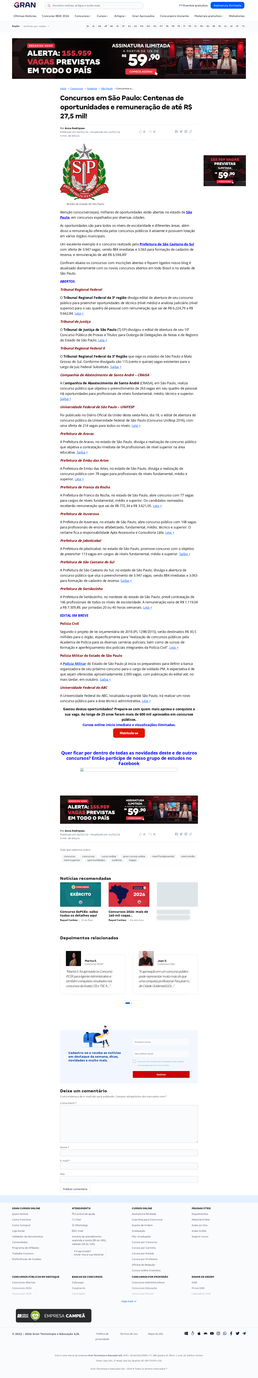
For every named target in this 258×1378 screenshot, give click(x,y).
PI (184, 26)
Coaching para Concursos (147, 1219)
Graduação (138, 1231)
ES (129, 26)
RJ (195, 26)
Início (63, 88)
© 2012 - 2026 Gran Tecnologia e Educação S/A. (46, 1333)
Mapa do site (155, 1333)
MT (161, 26)
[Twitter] (237, 1334)
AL (93, 26)
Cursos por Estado (143, 1253)
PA (167, 26)
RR (213, 26)
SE (231, 26)
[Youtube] (212, 1334)
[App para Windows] (186, 1334)
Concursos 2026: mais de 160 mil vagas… (128, 913)
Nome (64, 1147)
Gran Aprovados (143, 16)
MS (154, 26)
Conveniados (20, 1242)
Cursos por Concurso (144, 1242)
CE (117, 26)
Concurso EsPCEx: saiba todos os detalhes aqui (79, 913)
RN (201, 26)
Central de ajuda (85, 1214)
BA (111, 26)
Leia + (79, 313)
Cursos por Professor (145, 1259)
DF (123, 26)
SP (237, 26)
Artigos (119, 16)
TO (243, 26)
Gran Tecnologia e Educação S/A (105, 1355)
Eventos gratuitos (195, 5)
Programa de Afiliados (25, 1247)
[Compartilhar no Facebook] (176, 132)
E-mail (65, 1160)
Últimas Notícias (25, 16)
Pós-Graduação (141, 1236)
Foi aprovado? (89, 1253)
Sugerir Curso (200, 1236)
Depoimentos (200, 1214)
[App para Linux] (193, 1334)
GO (135, 26)
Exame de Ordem (142, 1225)
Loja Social (18, 1231)
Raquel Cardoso (69, 920)
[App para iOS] (199, 1334)
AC (88, 26)
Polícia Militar (74, 663)
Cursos (101, 16)
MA (141, 26)
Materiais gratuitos (208, 16)
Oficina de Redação (143, 1264)
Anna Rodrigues (75, 128)
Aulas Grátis (199, 1231)
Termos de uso (129, 1333)
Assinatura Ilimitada (227, 5)
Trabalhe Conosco (23, 1253)
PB (173, 26)
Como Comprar (21, 1225)
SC (225, 26)
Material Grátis (201, 1219)
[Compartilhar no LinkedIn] (185, 132)
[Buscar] (49, 6)
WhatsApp (81, 1225)
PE (179, 26)
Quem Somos (20, 1214)
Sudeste (92, 88)
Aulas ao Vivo (200, 1225)
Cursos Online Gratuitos (146, 1270)
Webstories (236, 16)
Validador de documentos (27, 1236)
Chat (78, 1219)
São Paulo (107, 88)
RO (207, 26)
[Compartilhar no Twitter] (180, 132)
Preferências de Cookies (26, 1259)
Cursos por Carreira (144, 1247)
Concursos (82, 16)
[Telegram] (244, 1334)
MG (148, 26)
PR (189, 26)
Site (62, 1174)
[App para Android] (205, 1334)
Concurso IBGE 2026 (55, 16)
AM (99, 26)
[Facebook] (231, 1334)
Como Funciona (21, 1219)
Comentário (68, 1103)
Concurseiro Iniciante (174, 16)
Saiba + (115, 367)
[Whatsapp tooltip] (225, 1334)
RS (219, 26)
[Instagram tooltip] (218, 1334)
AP (105, 26)
